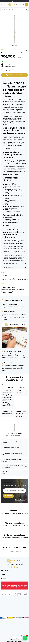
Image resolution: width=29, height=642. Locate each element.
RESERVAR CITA (7, 292)
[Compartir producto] (24, 50)
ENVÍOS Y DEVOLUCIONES (9, 267)
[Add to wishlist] (27, 50)
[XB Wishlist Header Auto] (23, 4)
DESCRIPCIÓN (6, 79)
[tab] (8, 387)
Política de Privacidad (20, 499)
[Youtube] (17, 567)
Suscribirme (8, 495)
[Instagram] (14, 567)
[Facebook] (12, 567)
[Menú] (2, 5)
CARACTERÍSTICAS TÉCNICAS (10, 263)
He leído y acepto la (15, 499)
